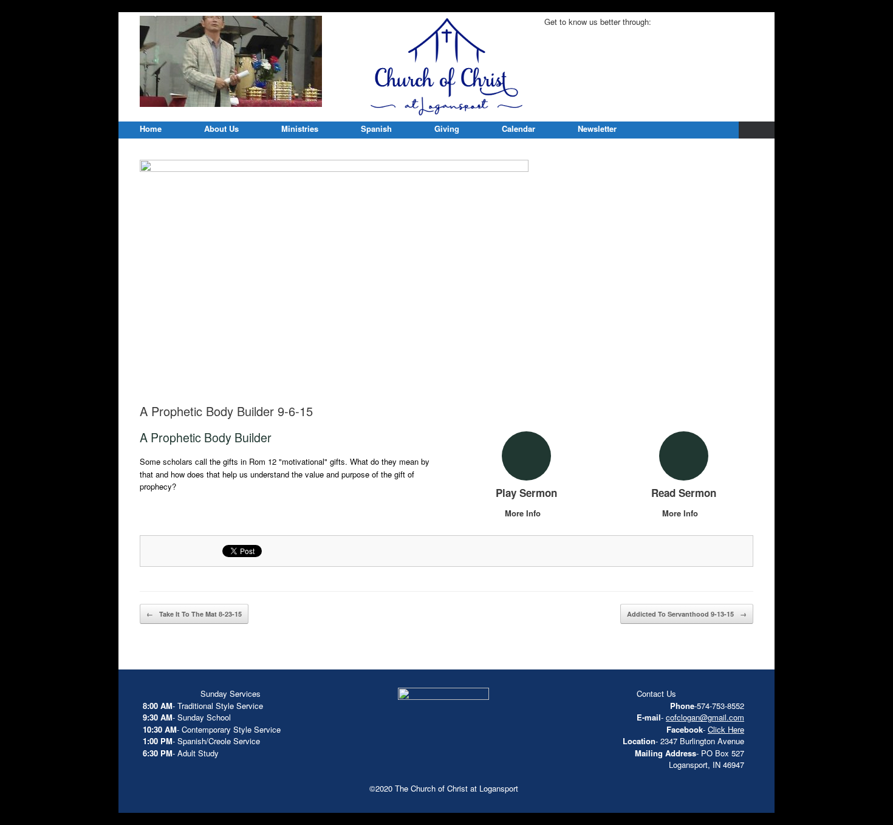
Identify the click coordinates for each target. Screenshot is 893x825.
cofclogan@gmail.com (705, 717)
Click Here (726, 729)
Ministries (299, 128)
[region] (231, 61)
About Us (221, 128)
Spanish (376, 128)
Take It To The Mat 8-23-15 (194, 613)
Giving (446, 128)
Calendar (518, 128)
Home (151, 128)
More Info (524, 513)
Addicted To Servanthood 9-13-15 (687, 613)
